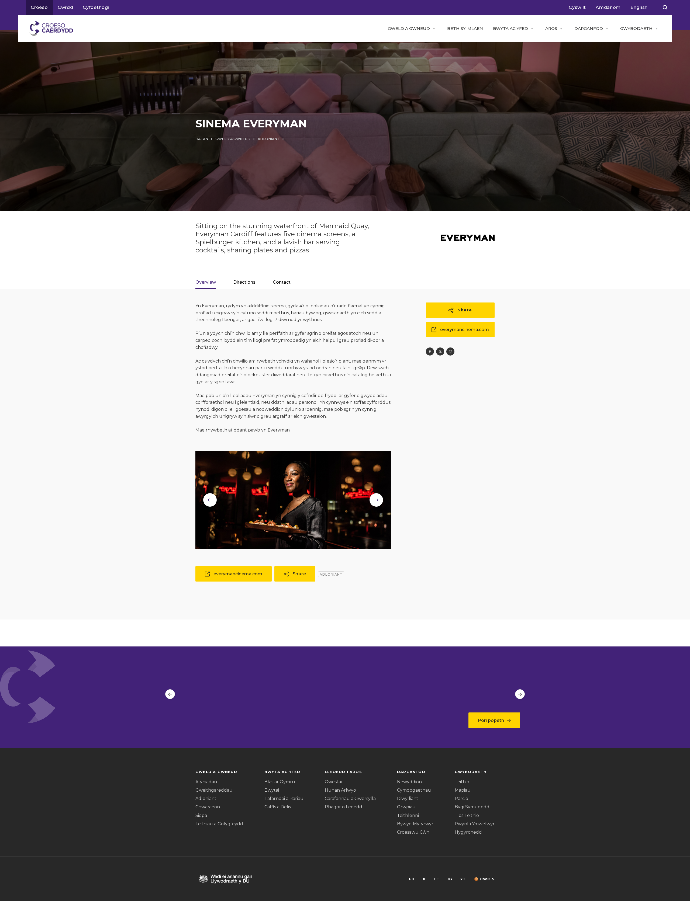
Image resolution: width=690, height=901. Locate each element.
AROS (551, 28)
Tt (436, 879)
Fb (412, 879)
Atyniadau (206, 781)
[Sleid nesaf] (520, 694)
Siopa (201, 815)
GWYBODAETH (636, 28)
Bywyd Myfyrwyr (415, 823)
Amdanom (608, 7)
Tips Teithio (467, 815)
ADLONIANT (269, 139)
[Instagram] (450, 351)
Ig (450, 879)
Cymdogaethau (414, 790)
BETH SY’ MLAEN (465, 28)
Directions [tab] (244, 282)
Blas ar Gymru (279, 781)
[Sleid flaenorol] (170, 694)
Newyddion (409, 781)
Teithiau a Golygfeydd (219, 823)
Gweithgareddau (214, 790)
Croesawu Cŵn (413, 832)
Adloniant (205, 798)
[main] (345, 450)
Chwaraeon (207, 806)
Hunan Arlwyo (340, 790)
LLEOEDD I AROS (343, 772)
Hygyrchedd (468, 832)
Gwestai (333, 781)
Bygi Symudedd (472, 806)
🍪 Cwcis (484, 879)
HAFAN (201, 139)
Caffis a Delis (277, 806)
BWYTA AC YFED (510, 28)
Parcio (461, 798)
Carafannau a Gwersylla (350, 798)
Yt (463, 879)
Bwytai (271, 790)
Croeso (39, 7)
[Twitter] (440, 351)
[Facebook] (430, 351)
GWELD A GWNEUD (409, 28)
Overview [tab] (205, 282)
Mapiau (463, 790)
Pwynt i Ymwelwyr (475, 823)
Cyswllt (577, 7)
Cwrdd (65, 7)
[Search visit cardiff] (665, 7)
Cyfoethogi (96, 7)
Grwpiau (406, 806)
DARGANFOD (588, 28)
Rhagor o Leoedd (343, 806)
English (639, 7)
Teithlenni (408, 815)
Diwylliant (407, 798)
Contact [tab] (282, 282)
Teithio (462, 781)
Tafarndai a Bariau (283, 798)
